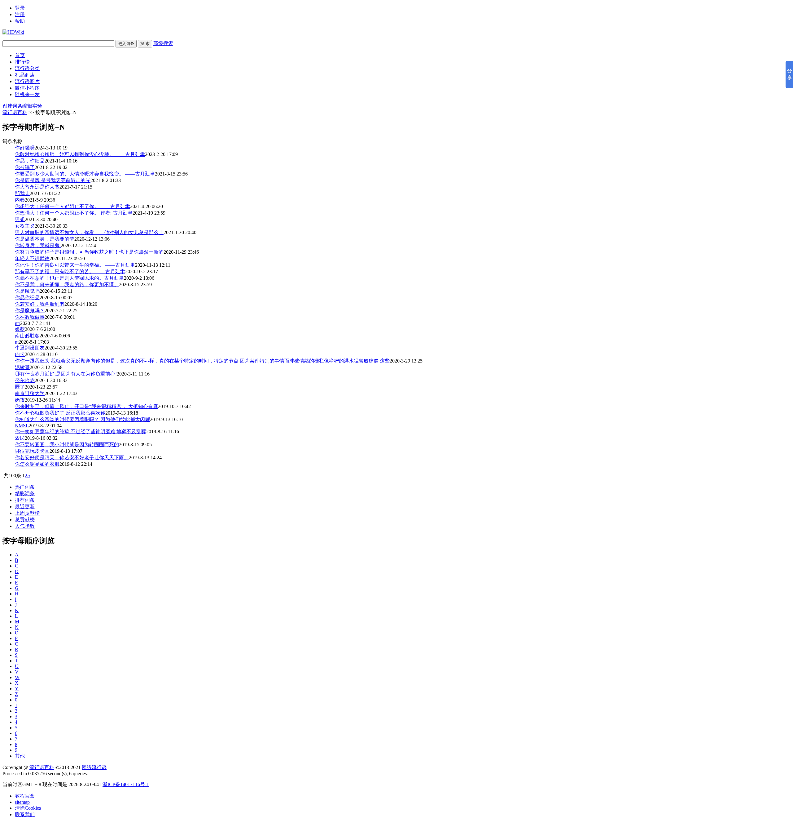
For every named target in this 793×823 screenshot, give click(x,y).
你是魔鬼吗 (27, 291)
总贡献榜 (25, 519)
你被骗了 (25, 167)
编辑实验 (32, 106)
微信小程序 (27, 88)
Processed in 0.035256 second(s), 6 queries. (45, 773)
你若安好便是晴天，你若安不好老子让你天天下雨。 (72, 457)
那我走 (22, 193)
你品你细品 (27, 297)
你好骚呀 (25, 147)
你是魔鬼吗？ (30, 310)
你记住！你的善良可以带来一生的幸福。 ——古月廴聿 (75, 265)
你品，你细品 (30, 160)
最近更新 (25, 506)
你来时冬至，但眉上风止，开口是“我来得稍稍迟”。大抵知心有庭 (86, 406)
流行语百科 (14, 112)
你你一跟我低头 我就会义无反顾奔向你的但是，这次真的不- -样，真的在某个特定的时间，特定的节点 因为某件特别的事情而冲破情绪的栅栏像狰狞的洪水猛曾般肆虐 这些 (202, 360)
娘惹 (20, 329)
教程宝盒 (25, 796)
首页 (20, 55)
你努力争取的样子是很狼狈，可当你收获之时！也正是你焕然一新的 (89, 252)
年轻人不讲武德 (32, 258)
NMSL (22, 425)
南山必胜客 (27, 335)
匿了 (20, 386)
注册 (20, 14)
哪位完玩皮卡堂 (32, 451)
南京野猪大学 (30, 393)
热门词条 (25, 487)
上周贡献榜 (27, 513)
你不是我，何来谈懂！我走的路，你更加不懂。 (67, 284)
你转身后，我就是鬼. (38, 245)
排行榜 (22, 62)
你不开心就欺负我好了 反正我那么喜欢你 (60, 413)
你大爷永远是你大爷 (37, 186)
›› (28, 475)
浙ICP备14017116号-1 (126, 784)
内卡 (20, 354)
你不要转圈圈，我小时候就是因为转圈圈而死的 (67, 444)
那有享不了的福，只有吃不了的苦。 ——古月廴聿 (70, 271)
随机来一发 (27, 94)
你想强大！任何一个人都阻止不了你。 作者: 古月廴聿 (74, 213)
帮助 (20, 21)
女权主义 (25, 226)
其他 (20, 755)
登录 (20, 8)
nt (17, 342)
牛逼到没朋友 (30, 347)
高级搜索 (163, 43)
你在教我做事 (30, 317)
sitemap (22, 802)
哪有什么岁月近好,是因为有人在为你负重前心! (66, 373)
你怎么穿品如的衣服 (37, 464)
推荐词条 (25, 500)
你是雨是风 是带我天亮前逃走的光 (52, 180)
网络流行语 (94, 767)
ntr (17, 323)
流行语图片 (27, 81)
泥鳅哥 (22, 367)
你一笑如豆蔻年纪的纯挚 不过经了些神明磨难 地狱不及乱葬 (80, 431)
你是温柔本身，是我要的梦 (44, 239)
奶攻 (20, 400)
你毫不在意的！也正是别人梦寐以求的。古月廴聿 (69, 278)
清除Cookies (28, 808)
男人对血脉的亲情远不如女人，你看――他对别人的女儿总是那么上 (89, 232)
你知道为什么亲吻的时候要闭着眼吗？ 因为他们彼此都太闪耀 (82, 419)
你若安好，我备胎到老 (39, 304)
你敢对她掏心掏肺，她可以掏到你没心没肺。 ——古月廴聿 (80, 154)
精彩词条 (25, 493)
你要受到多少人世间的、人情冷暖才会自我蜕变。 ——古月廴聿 (85, 173)
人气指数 (25, 526)
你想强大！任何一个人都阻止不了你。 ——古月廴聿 (72, 206)
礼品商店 (25, 75)
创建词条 (12, 106)
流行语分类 (27, 68)
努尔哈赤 (25, 380)
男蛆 (20, 219)
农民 (20, 438)
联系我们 (25, 814)
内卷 (20, 199)
